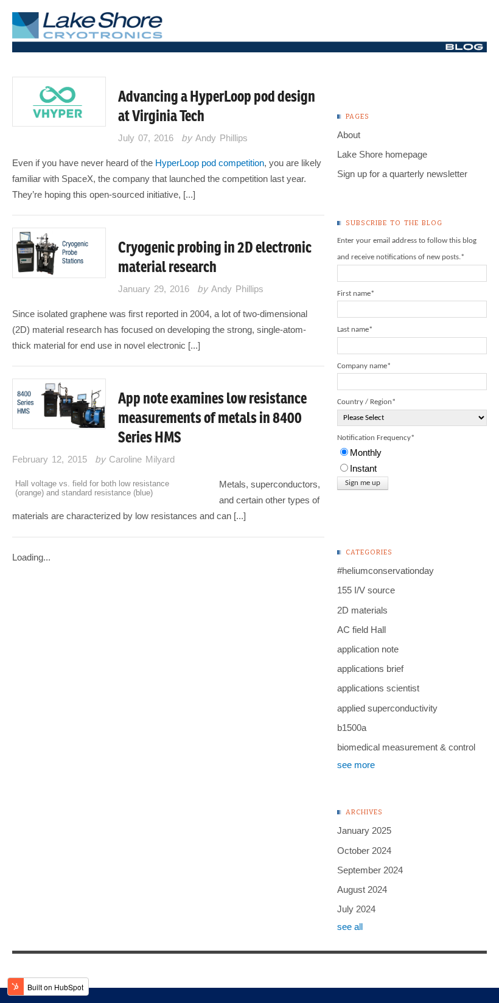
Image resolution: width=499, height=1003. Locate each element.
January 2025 (364, 830)
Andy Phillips (221, 138)
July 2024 (356, 909)
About (348, 135)
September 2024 (370, 870)
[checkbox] (412, 461)
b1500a (351, 727)
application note (368, 649)
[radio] (412, 453)
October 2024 (364, 850)
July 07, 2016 (145, 138)
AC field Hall (361, 629)
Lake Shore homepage (382, 154)
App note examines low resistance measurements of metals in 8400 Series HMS (212, 417)
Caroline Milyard (142, 459)
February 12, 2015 (49, 459)
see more (356, 765)
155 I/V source (366, 590)
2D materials (362, 610)
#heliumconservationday (385, 570)
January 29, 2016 (153, 289)
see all (350, 926)
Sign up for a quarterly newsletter (402, 174)
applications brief (370, 668)
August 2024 (362, 889)
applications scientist (378, 688)
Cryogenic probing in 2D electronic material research (215, 256)
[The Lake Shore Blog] (249, 44)
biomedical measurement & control (406, 747)
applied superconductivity (387, 708)
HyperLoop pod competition (209, 163)
